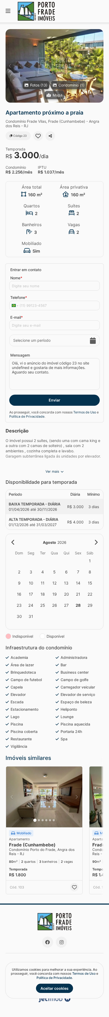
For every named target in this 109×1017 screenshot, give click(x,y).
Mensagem (20, 355)
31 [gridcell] (31, 616)
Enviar (54, 400)
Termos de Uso (84, 412)
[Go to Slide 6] (54, 820)
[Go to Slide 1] (35, 820)
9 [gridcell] (19, 583)
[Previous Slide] (10, 66)
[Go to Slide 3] (43, 820)
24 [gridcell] (30, 605)
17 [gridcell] (31, 594)
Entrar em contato (25, 269)
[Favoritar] (38, 136)
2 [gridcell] (19, 571)
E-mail (16, 317)
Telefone (18, 297)
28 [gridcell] (78, 605)
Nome (16, 278)
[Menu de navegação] (8, 11)
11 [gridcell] (42, 583)
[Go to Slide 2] (39, 820)
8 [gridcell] (90, 571)
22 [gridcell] (90, 594)
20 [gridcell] (66, 594)
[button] (54, 66)
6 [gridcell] (66, 571)
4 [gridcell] (42, 571)
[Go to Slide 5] (50, 820)
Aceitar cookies (54, 988)
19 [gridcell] (54, 594)
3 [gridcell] (31, 571)
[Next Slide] (99, 66)
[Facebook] (47, 942)
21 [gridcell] (78, 594)
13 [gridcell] (66, 583)
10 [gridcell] (31, 583)
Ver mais (52, 471)
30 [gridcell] (19, 616)
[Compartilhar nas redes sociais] (50, 136)
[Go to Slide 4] (46, 820)
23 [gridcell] (19, 605)
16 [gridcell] (19, 594)
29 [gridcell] (90, 605)
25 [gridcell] (42, 605)
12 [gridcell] (54, 583)
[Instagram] (61, 942)
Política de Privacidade (26, 416)
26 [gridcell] (54, 605)
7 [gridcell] (78, 571)
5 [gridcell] (54, 571)
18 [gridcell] (42, 594)
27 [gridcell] (66, 605)
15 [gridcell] (90, 583)
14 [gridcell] (78, 583)
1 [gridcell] (90, 560)
